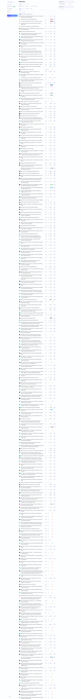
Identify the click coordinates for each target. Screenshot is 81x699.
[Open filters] (32, 14)
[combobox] (37, 12)
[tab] (20, 9)
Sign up (12, 15)
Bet (54, 19)
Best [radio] (20, 14)
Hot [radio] (22, 14)
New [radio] (24, 14)
